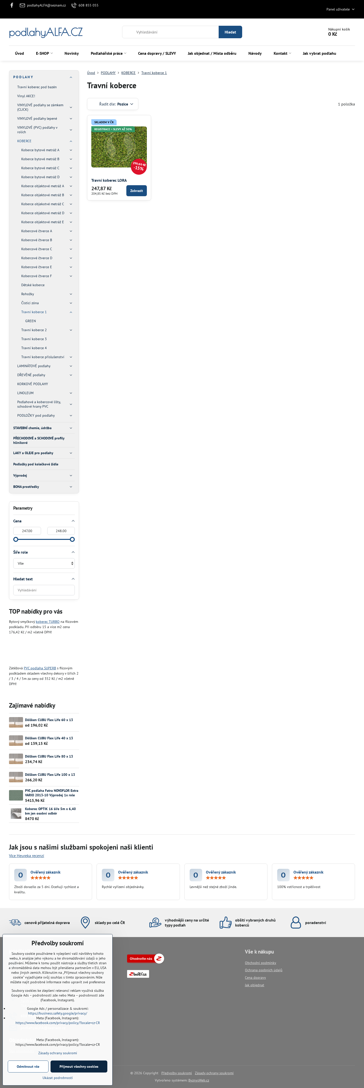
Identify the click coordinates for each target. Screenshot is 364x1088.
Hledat (230, 31)
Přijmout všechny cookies (79, 1066)
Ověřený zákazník (46, 872)
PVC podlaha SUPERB (40, 668)
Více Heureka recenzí (26, 855)
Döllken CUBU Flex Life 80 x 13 (49, 756)
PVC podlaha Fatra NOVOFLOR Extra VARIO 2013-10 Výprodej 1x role (51, 792)
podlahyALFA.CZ (46, 32)
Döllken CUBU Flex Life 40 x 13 (49, 738)
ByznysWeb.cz (198, 1080)
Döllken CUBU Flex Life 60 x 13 (49, 720)
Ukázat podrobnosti (58, 1078)
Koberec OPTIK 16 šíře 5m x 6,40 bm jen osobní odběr (50, 811)
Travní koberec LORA (109, 180)
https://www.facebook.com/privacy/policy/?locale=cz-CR (58, 1023)
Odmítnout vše (28, 1066)
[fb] (13, 5)
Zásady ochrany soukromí (214, 1073)
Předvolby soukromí (176, 1073)
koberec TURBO (48, 621)
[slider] (15, 539)
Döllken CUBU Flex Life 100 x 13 (50, 774)
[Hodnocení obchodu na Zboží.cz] (145, 962)
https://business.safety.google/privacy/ (57, 1013)
